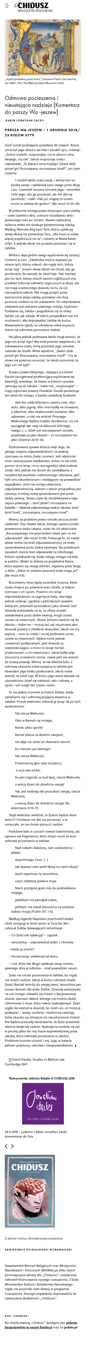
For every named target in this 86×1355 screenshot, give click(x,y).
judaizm (27, 1131)
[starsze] (12, 1146)
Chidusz (33, 5)
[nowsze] (6, 1146)
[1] (16, 381)
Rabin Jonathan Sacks (25, 120)
